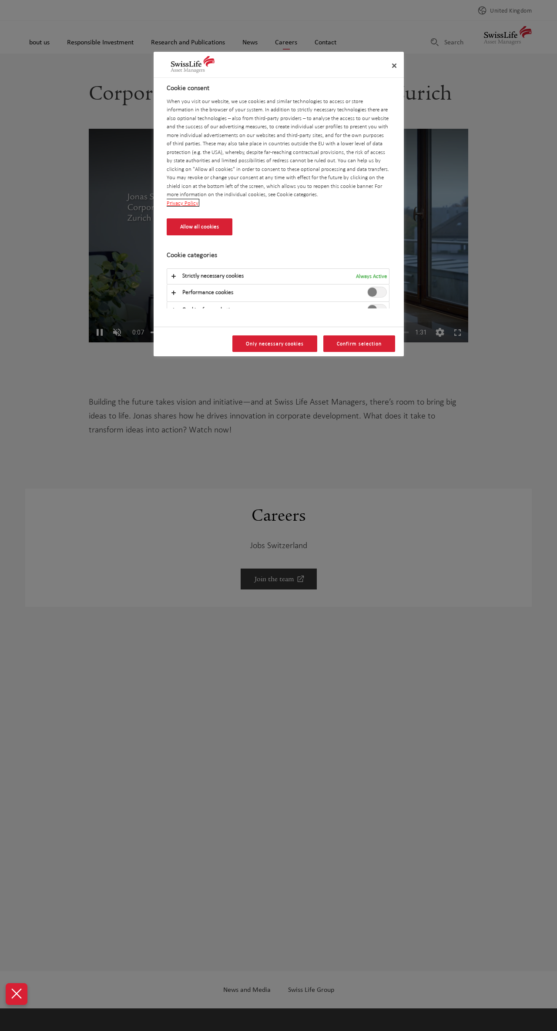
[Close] (394, 65)
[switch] (377, 291)
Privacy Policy (182, 203)
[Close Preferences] (16, 994)
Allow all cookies (199, 227)
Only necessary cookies (275, 344)
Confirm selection (359, 344)
